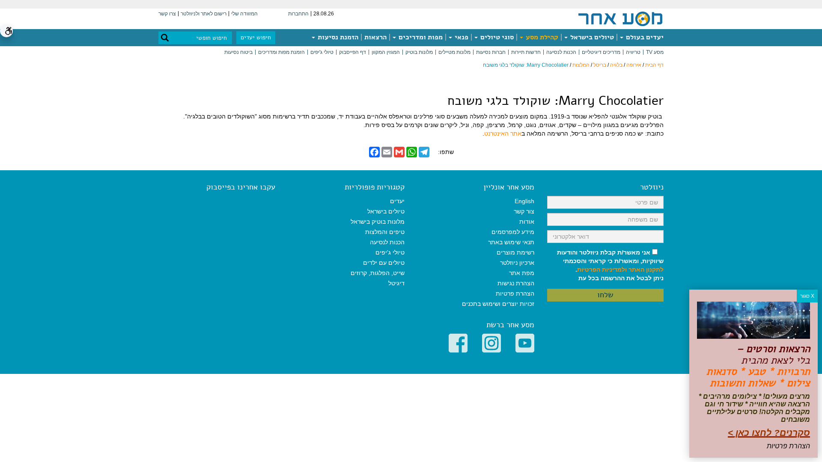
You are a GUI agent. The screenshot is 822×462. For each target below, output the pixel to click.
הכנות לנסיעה (561, 52)
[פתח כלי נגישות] (6, 30)
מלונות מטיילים (454, 52)
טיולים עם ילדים (384, 262)
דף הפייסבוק (352, 52)
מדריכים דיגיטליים (601, 52)
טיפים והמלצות (385, 231)
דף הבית (654, 65)
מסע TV (655, 52)
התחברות (298, 13)
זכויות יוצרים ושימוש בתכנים (498, 303)
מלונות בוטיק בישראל (378, 221)
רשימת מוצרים (515, 252)
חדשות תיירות (526, 52)
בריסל (599, 65)
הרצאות (375, 37)
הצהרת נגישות (515, 283)
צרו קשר (167, 13)
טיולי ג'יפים (322, 52)
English (524, 201)
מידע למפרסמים (512, 231)
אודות (526, 221)
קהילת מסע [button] (541, 37)
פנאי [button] (460, 37)
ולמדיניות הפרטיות (602, 269)
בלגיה (616, 65)
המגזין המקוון (386, 52)
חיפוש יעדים (256, 37)
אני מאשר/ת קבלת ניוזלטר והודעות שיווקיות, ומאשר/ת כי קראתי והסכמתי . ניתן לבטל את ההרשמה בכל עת (610, 265)
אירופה (633, 65)
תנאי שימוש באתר (511, 242)
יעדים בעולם (644, 37)
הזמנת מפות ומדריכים (281, 52)
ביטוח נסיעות (238, 52)
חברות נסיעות (491, 52)
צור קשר (524, 211)
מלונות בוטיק (419, 52)
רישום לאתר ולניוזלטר (203, 13)
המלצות (581, 65)
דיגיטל (396, 283)
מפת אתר (521, 273)
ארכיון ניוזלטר (517, 262)
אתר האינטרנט (502, 133)
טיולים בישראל (591, 37)
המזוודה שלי (244, 13)
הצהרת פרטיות (515, 293)
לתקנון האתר (646, 269)
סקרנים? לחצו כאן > (769, 433)
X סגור (807, 296)
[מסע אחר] (620, 18)
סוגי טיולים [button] (496, 37)
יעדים (397, 201)
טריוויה (633, 52)
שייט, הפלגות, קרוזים (378, 273)
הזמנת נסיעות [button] (337, 37)
